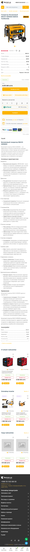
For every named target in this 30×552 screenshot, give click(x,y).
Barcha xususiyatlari (6, 75)
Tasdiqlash (15, 112)
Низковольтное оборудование (10, 528)
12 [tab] (16, 103)
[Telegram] (11, 540)
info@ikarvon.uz (5, 483)
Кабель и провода (6, 512)
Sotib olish (6, 383)
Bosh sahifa (3, 11)
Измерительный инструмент (9, 509)
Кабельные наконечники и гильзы (11, 525)
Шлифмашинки (5, 522)
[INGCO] (26, 17)
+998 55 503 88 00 (20, 2)
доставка (14, 119)
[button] (14, 46)
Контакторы (4, 506)
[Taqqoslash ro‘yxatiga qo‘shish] (19, 51)
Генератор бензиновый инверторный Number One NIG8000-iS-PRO (7, 372)
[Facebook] (15, 540)
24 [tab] (27, 103)
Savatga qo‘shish (15, 89)
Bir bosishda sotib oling (21, 95)
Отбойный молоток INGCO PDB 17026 (6, 413)
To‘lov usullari (26, 134)
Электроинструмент (7, 496)
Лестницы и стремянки (7, 499)
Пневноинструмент (6, 518)
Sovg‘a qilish (8, 95)
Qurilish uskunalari (13, 11)
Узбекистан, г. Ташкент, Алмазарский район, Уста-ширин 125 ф (13, 486)
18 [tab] (21, 103)
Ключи (3, 515)
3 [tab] (2, 103)
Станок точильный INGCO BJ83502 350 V (21, 413)
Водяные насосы (6, 502)
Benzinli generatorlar (24, 11)
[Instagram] (18, 540)
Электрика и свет (6, 493)
